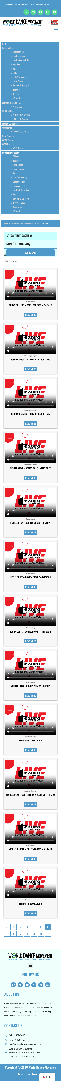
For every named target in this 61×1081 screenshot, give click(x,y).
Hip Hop (16, 64)
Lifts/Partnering (20, 77)
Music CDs (17, 106)
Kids (15, 73)
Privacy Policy (24, 1074)
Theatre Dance (19, 203)
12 (41, 933)
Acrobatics (17, 207)
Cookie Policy (37, 1074)
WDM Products (8, 144)
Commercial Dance (21, 186)
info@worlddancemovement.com (39, 4)
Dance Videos (7, 47)
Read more (30, 314)
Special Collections (10, 123)
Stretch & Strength (21, 85)
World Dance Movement (14, 223)
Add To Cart (31, 252)
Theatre (16, 94)
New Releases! (8, 136)
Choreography (18, 51)
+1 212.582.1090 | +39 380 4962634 (15, 4)
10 (27, 933)
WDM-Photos (18, 148)
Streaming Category (10, 152)
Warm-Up (17, 98)
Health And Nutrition (21, 60)
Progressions (18, 169)
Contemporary (19, 56)
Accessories (7, 127)
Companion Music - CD (11, 102)
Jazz (14, 68)
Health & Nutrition (21, 190)
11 (34, 933)
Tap (14, 194)
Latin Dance (18, 81)
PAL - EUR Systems (21, 119)
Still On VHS (7, 111)
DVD (4, 43)
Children (16, 156)
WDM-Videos (7, 140)
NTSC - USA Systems (21, 115)
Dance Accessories (21, 131)
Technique (17, 89)
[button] (26, 12)
